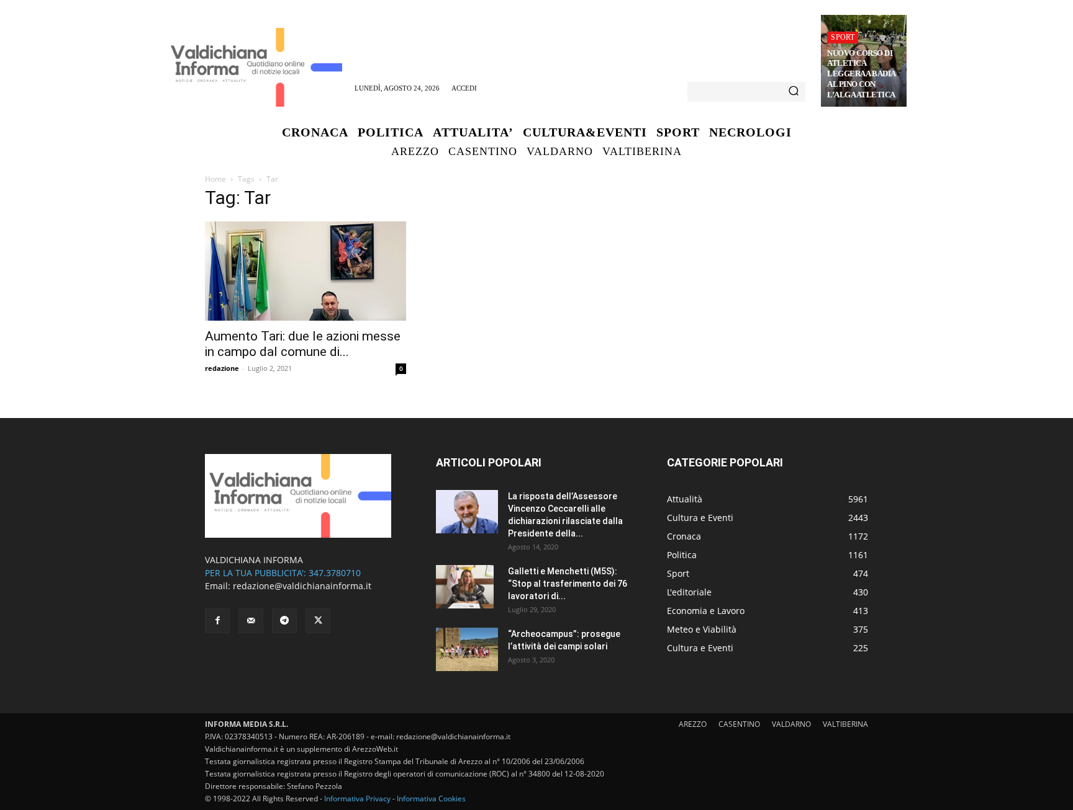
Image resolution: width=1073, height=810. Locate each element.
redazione (222, 368)
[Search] (793, 92)
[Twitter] (318, 620)
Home (215, 179)
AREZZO (693, 724)
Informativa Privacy (357, 798)
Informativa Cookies (431, 798)
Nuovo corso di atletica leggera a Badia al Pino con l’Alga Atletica (861, 74)
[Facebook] (217, 620)
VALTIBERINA (845, 724)
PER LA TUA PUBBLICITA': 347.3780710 (283, 573)
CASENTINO (739, 724)
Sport (842, 37)
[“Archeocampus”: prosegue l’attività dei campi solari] (467, 649)
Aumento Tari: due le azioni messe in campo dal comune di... (303, 344)
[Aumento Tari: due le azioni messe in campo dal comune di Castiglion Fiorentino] (305, 271)
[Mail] (250, 620)
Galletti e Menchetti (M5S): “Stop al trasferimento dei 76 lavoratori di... (567, 583)
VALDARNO (791, 724)
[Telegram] (284, 620)
